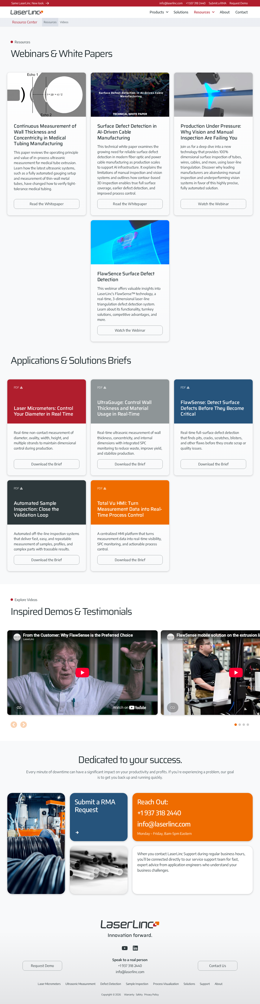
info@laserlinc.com (164, 824)
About (225, 12)
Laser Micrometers (49, 983)
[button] (14, 724)
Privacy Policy (151, 994)
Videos (64, 22)
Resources (50, 22)
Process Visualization (166, 983)
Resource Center (24, 22)
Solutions (181, 12)
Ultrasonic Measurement (80, 983)
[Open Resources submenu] (213, 12)
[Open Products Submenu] (167, 12)
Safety (139, 994)
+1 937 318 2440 (159, 813)
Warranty (129, 994)
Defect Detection (110, 983)
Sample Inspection (137, 983)
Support (205, 983)
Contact (241, 12)
